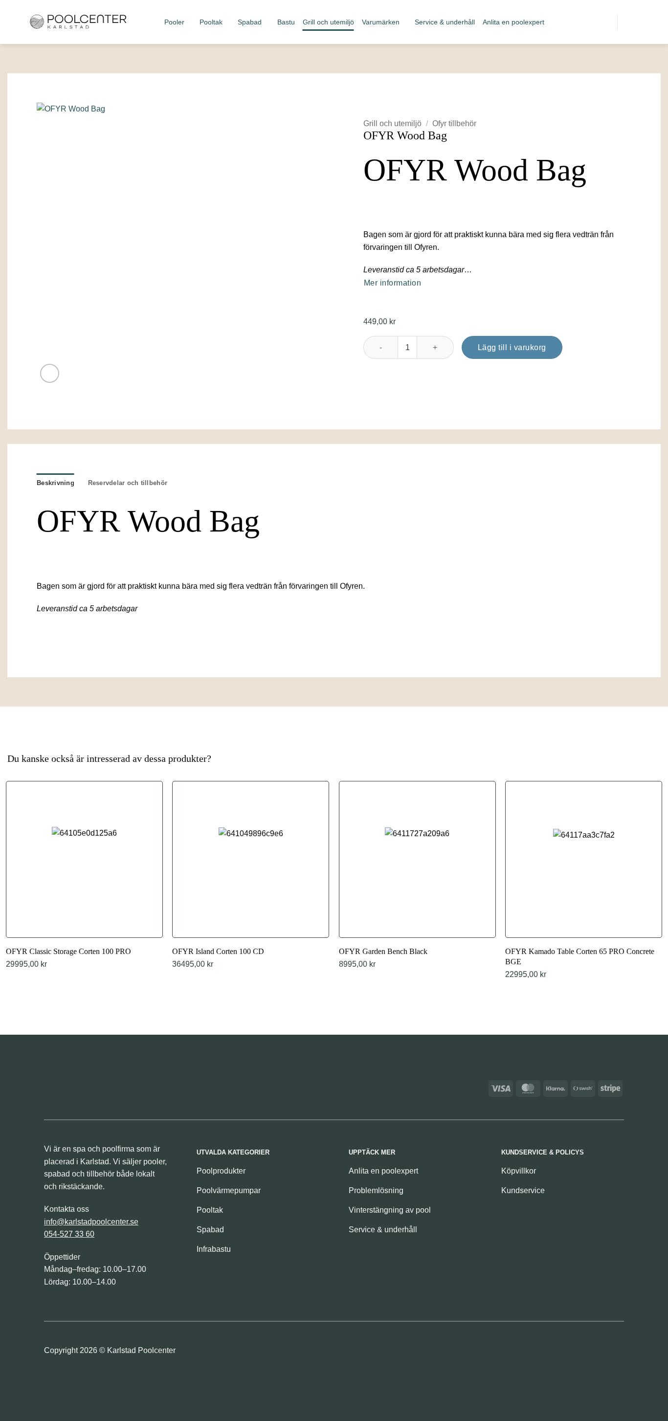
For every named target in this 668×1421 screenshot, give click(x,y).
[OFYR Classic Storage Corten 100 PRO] (84, 876)
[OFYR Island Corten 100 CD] (250, 876)
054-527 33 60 (69, 1234)
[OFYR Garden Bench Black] (417, 876)
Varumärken (381, 22)
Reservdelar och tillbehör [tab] (127, 483)
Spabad (250, 22)
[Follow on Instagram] (615, 1353)
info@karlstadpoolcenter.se (91, 1222)
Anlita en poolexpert (513, 22)
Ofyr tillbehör (454, 123)
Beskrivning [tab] (55, 483)
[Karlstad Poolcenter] (78, 22)
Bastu (286, 22)
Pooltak (211, 22)
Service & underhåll (445, 22)
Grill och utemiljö (328, 22)
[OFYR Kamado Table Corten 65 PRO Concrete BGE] (583, 881)
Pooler (174, 22)
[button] (571, 21)
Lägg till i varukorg (512, 347)
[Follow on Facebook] (598, 1353)
